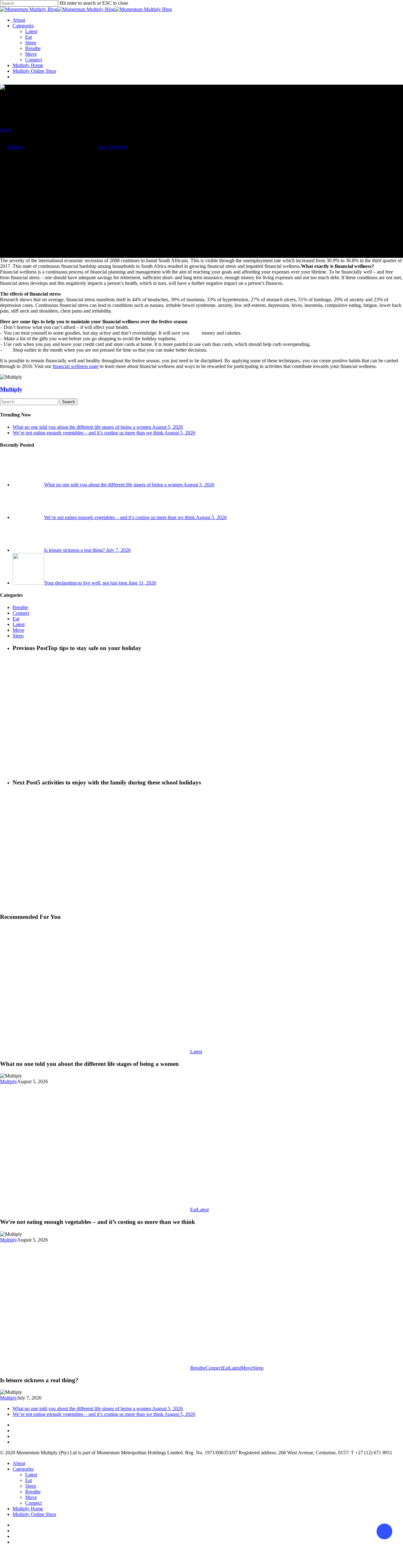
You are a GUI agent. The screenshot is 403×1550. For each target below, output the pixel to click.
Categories (23, 25)
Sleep (30, 42)
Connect (33, 59)
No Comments (112, 147)
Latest (31, 31)
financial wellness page (76, 366)
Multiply (15, 147)
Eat (28, 37)
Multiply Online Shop (34, 71)
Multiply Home (28, 65)
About (19, 20)
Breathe (33, 48)
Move (31, 54)
